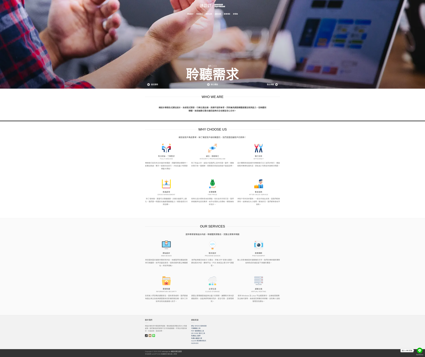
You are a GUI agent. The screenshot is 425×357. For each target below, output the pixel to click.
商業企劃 (209, 14)
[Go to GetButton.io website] (419, 354)
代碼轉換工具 (195, 328)
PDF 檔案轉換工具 (197, 331)
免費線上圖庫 (195, 336)
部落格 (235, 14)
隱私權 (169, 354)
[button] (152, 84)
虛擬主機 (218, 14)
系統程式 (199, 14)
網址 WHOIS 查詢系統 (199, 326)
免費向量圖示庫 (196, 338)
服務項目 (227, 14)
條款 (175, 354)
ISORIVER (194, 343)
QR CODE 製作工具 (198, 333)
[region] (212, 44)
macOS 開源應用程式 (198, 341)
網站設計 (190, 14)
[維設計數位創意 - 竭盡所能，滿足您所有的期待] (212, 5)
